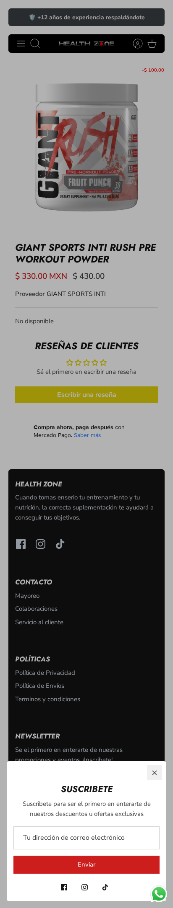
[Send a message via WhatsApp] (159, 894)
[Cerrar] (154, 772)
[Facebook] (64, 887)
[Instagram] (84, 887)
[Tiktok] (105, 887)
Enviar (86, 864)
